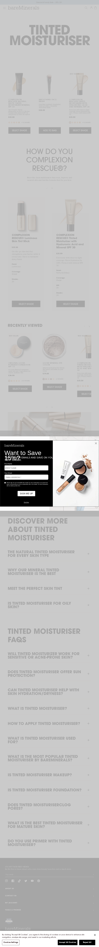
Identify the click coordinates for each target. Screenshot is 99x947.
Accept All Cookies (67, 942)
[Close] (95, 935)
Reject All (87, 942)
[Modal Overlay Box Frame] (49, 473)
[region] (49, 939)
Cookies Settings (10, 942)
